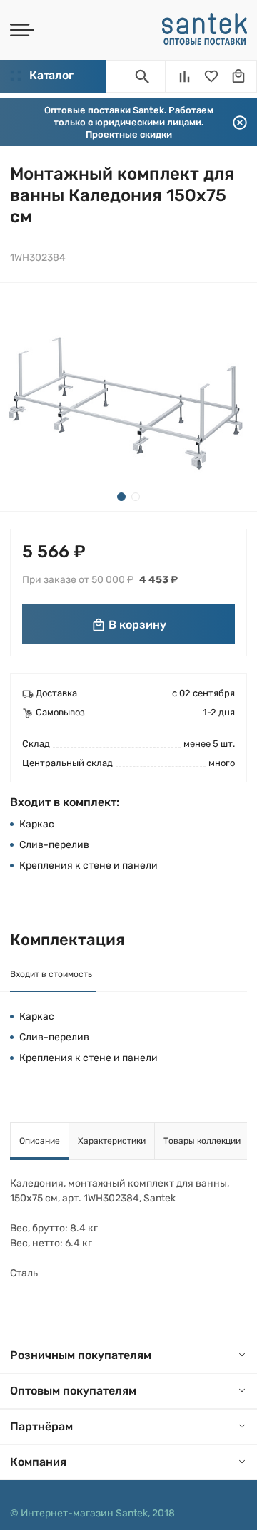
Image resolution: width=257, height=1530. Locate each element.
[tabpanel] (128, 397)
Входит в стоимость (51, 974)
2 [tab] (135, 496)
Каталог (51, 75)
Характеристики (112, 1141)
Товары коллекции (202, 1141)
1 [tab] (121, 496)
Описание (39, 1141)
